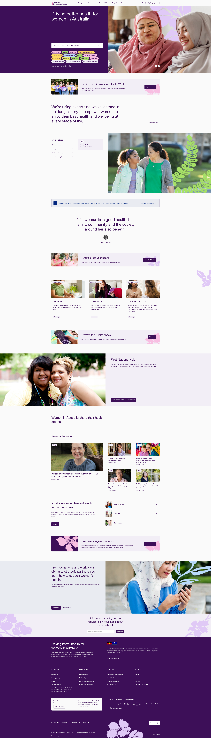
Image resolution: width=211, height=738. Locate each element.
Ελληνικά (149, 704)
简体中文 (126, 704)
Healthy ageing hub (113, 681)
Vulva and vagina (57, 55)
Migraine (65, 52)
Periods (79, 55)
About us (137, 674)
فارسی (141, 704)
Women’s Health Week (86, 684)
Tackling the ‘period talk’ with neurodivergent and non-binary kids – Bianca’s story (147, 486)
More (128, 3)
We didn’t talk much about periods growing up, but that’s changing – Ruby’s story (118, 486)
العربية (119, 704)
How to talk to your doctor (137, 301)
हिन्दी (156, 704)
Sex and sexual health (90, 55)
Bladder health (56, 58)
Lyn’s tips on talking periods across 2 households (116, 459)
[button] (81, 3)
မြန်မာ (112, 704)
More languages (117, 708)
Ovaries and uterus (69, 55)
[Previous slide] (156, 66)
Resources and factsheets (90, 61)
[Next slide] (159, 66)
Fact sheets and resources (115, 674)
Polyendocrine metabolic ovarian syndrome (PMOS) (87, 52)
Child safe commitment (142, 684)
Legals (53, 681)
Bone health (75, 58)
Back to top (153, 723)
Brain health (66, 58)
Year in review (119, 504)
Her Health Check (112, 684)
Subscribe (120, 631)
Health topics (111, 678)
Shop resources (56, 684)
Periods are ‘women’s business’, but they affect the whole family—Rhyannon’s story (74, 475)
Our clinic (137, 681)
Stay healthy (57, 301)
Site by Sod (156, 734)
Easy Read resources (74, 61)
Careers (117, 514)
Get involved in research (86, 681)
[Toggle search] (142, 3)
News (136, 678)
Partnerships (83, 678)
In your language (59, 61)
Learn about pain (96, 301)
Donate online (83, 674)
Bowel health (94, 58)
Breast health (84, 58)
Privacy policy (55, 678)
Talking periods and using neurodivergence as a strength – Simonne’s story (146, 460)
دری (134, 704)
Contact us (118, 523)
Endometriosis (56, 52)
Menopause (73, 52)
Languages (153, 3)
